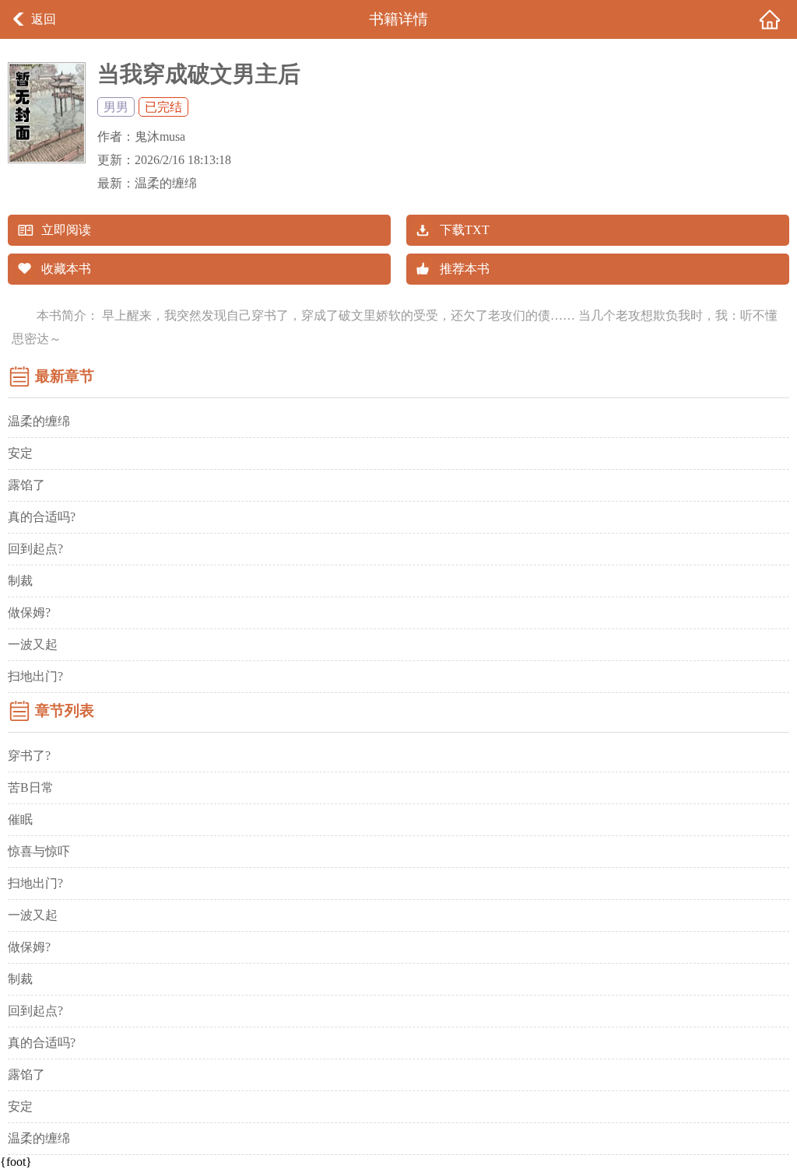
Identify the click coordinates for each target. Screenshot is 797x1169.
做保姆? (29, 612)
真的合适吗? (41, 516)
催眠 (20, 819)
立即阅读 (66, 229)
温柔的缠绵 (166, 183)
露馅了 (26, 485)
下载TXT (465, 229)
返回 (43, 19)
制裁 (20, 580)
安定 (20, 453)
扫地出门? (35, 676)
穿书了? (29, 755)
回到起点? (35, 548)
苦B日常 (31, 787)
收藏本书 (66, 268)
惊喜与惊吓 (39, 851)
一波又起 (33, 644)
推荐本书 (465, 268)
